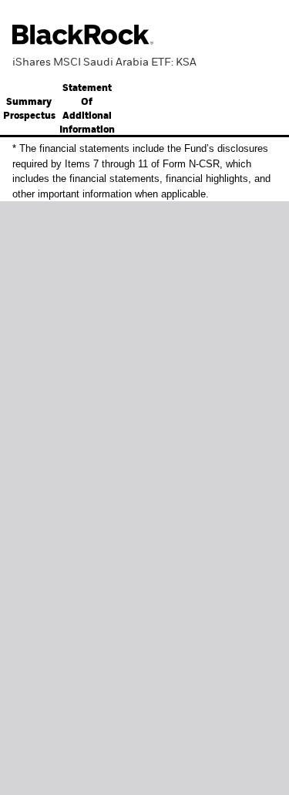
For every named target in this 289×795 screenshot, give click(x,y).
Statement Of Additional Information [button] (87, 109)
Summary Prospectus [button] (29, 109)
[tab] (86, 109)
